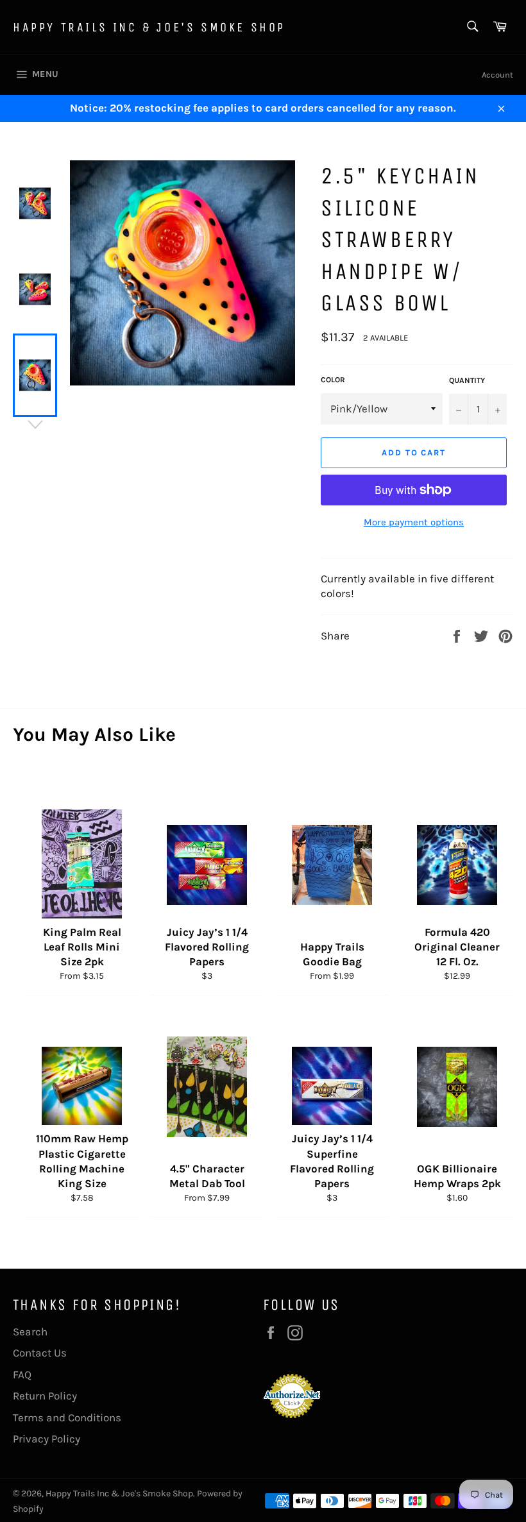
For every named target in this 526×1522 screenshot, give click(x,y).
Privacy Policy (46, 1438)
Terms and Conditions (67, 1417)
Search (30, 1331)
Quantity (467, 380)
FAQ (22, 1374)
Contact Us (40, 1352)
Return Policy (45, 1395)
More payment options (414, 522)
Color (333, 379)
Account (497, 75)
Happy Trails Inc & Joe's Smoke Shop (149, 27)
